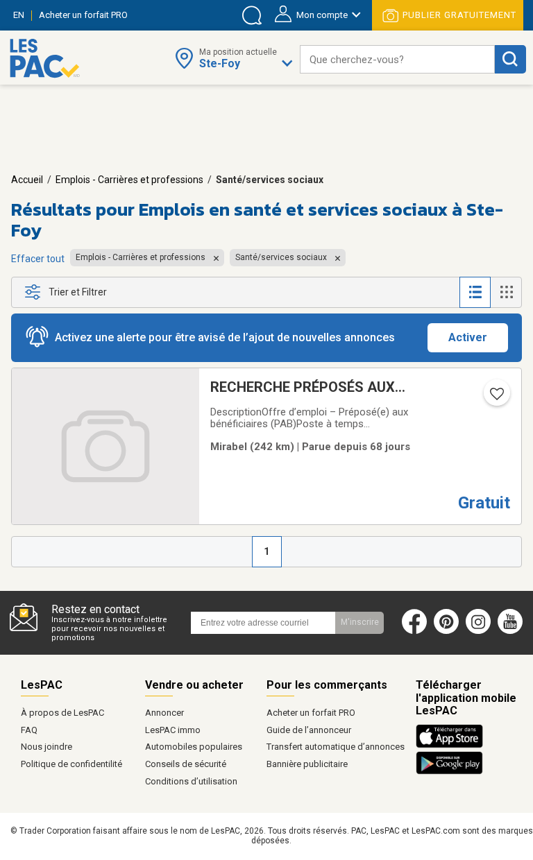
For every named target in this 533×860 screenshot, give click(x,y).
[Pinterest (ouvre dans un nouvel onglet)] (446, 631)
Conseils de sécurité (185, 764)
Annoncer (164, 712)
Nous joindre (46, 746)
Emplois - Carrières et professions (129, 179)
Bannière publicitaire (307, 764)
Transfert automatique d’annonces (335, 746)
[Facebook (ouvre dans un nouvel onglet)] (414, 631)
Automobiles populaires (193, 746)
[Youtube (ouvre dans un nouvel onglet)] (513, 631)
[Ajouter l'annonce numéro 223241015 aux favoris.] (495, 398)
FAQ (29, 730)
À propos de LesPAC (62, 712)
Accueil (27, 179)
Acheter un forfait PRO (310, 712)
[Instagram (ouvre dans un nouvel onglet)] (478, 631)
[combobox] (397, 59)
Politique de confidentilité (71, 764)
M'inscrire (360, 622)
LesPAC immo (173, 730)
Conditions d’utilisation (191, 781)
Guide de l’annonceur (308, 730)
